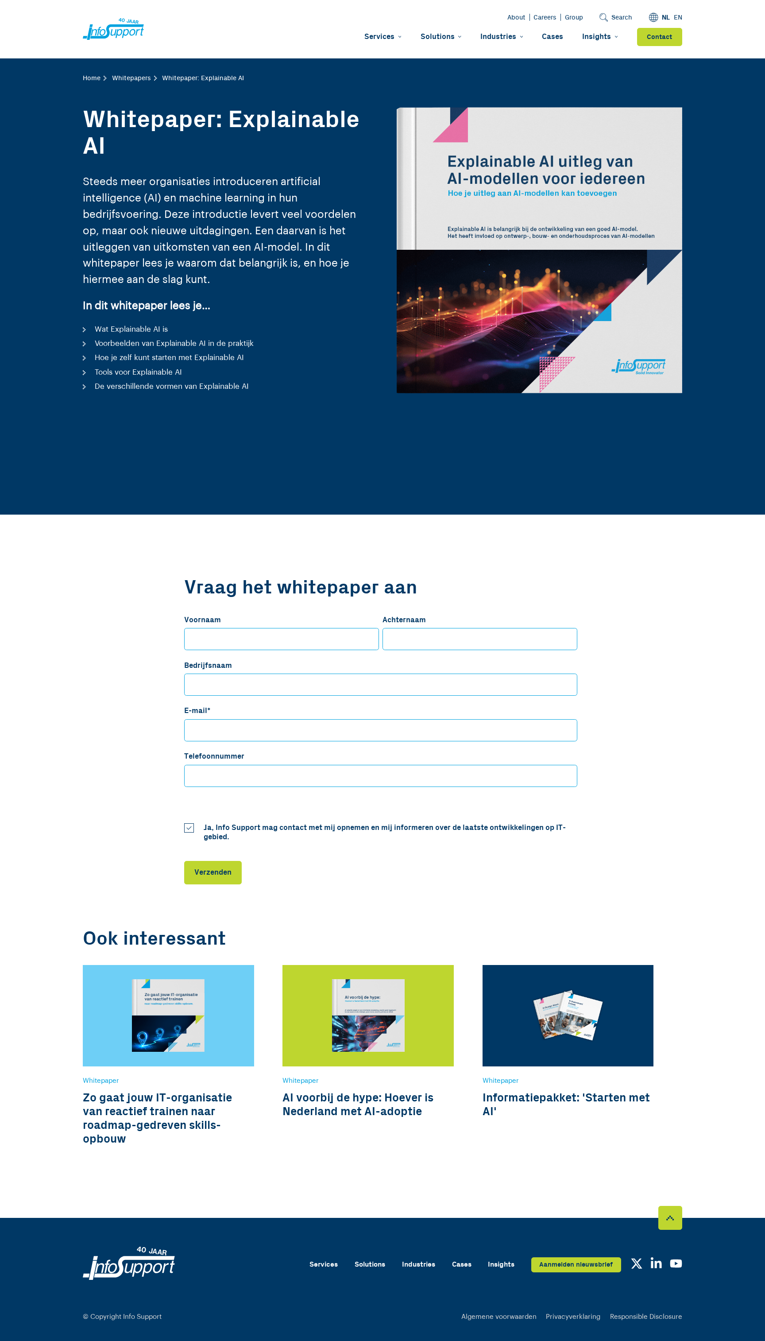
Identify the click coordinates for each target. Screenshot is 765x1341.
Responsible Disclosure (646, 1317)
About (516, 17)
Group (574, 17)
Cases (552, 36)
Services (379, 36)
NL (666, 17)
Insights (596, 36)
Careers (544, 17)
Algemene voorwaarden (499, 1317)
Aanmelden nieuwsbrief (576, 1264)
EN (678, 17)
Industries (498, 36)
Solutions (438, 36)
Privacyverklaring (573, 1317)
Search (621, 17)
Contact (659, 37)
